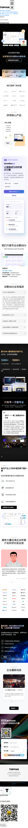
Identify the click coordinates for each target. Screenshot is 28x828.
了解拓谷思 (15, 13)
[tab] (11, 582)
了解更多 (7, 143)
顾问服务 (15, 12)
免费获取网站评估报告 (4, 22)
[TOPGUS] (5, 7)
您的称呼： (6, 742)
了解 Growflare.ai (14, 191)
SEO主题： (6, 750)
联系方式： (6, 746)
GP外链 (7, 12)
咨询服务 (11, 12)
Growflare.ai (8, 13)
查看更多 (13, 708)
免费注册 (14, 195)
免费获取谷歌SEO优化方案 (14, 755)
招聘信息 (7, 15)
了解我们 (5, 657)
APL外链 (2, 12)
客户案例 (2, 13)
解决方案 (2, 10)
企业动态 (2, 15)
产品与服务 (7, 10)
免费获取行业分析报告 (8, 507)
